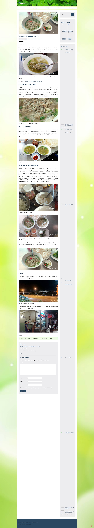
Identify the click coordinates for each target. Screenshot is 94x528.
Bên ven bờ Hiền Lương (69, 357)
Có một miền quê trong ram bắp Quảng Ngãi (32, 81)
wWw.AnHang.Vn (29, 522)
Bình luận (22, 362)
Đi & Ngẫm (67, 3)
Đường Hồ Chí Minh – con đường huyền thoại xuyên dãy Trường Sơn (69, 51)
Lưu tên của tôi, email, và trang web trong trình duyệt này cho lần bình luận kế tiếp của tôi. (36, 387)
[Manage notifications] (91, 526)
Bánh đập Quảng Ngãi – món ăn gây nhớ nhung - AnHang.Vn (30, 346)
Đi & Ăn (58, 3)
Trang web (22, 384)
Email (21, 381)
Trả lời (21, 353)
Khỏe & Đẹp (72, 3)
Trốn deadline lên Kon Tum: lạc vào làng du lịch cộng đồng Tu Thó (69, 131)
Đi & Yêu (62, 3)
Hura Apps (30, 524)
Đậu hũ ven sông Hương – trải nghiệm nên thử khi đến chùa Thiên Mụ (67, 125)
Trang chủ (53, 3)
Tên (21, 378)
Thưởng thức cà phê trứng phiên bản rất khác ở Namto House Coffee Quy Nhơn (67, 512)
